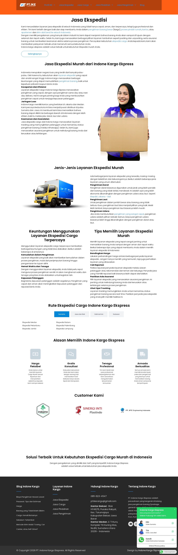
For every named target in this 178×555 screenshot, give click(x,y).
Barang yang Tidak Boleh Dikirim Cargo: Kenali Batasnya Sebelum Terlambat (30, 515)
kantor (145, 29)
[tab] (61, 314)
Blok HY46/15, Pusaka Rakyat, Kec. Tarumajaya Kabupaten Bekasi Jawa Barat (104, 512)
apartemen (26, 32)
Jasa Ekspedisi (66, 5)
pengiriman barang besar (100, 29)
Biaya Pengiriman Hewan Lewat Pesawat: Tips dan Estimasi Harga (30, 501)
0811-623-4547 (99, 496)
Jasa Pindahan (103, 5)
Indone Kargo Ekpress (150, 550)
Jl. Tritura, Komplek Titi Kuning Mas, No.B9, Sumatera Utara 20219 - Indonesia (104, 526)
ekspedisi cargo (119, 41)
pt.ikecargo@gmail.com (103, 501)
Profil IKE (48, 5)
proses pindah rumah (131, 29)
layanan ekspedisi (66, 75)
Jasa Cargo (83, 5)
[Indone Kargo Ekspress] (28, 4)
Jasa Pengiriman (125, 5)
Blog (142, 5)
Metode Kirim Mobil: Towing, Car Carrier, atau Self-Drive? (30, 526)
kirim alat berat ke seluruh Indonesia (53, 32)
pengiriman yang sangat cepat (129, 214)
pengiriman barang (68, 81)
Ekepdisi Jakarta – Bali (100, 196)
